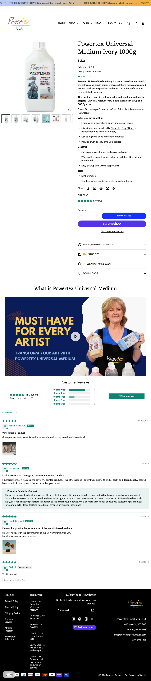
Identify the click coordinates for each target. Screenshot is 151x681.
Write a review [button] (126, 396)
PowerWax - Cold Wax (36, 626)
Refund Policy (11, 601)
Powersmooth (88, 131)
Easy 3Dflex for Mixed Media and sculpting (37, 647)
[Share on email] (107, 188)
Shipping (81, 72)
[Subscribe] (93, 610)
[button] (128, 23)
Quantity (82, 210)
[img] (9, 421)
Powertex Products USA (117, 675)
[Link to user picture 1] (9, 448)
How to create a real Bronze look (37, 636)
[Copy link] (114, 188)
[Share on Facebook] (88, 188)
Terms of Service (9, 620)
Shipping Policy (12, 613)
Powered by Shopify (137, 675)
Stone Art (115, 128)
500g (134, 100)
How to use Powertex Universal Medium (35, 605)
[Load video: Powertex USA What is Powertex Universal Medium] (75, 336)
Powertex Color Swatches (37, 617)
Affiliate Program (9, 629)
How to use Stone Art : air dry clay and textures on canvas (36, 662)
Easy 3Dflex (128, 128)
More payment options (112, 231)
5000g (81, 104)
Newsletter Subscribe (10, 638)
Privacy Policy (11, 607)
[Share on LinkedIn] (94, 188)
